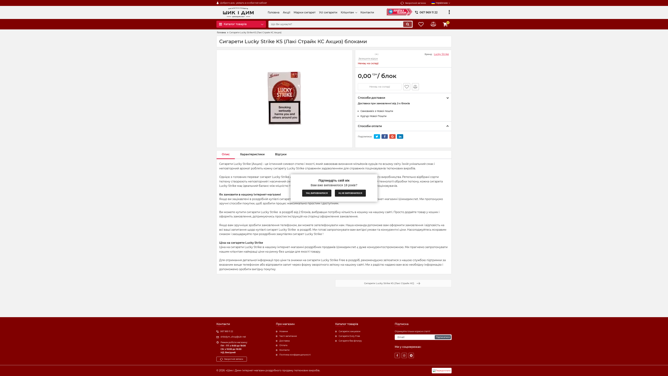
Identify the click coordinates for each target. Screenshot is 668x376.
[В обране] (406, 86)
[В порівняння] (415, 86)
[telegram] (411, 355)
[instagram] (404, 355)
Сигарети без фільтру (350, 340)
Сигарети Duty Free (349, 336)
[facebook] (397, 355)
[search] (407, 24)
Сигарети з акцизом (349, 331)
